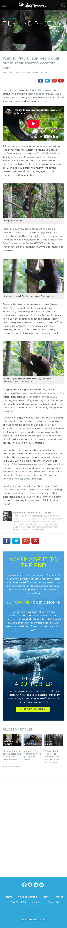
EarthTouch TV (18, 902)
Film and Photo (29, 24)
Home (9, 897)
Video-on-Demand (27, 897)
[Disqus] (33, 828)
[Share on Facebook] (40, 80)
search (63, 5)
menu (4, 5)
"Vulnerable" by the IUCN (41, 396)
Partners (24, 912)
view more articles (13, 767)
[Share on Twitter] (47, 80)
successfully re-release (16, 464)
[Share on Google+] (54, 80)
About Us (37, 902)
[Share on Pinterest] (61, 80)
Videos (46, 897)
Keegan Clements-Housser (17, 73)
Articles (59, 897)
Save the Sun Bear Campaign (24, 478)
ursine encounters (38, 93)
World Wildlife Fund (48, 153)
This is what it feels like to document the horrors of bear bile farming (52, 756)
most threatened (31, 393)
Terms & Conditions (38, 912)
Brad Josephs (45, 90)
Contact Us (53, 902)
